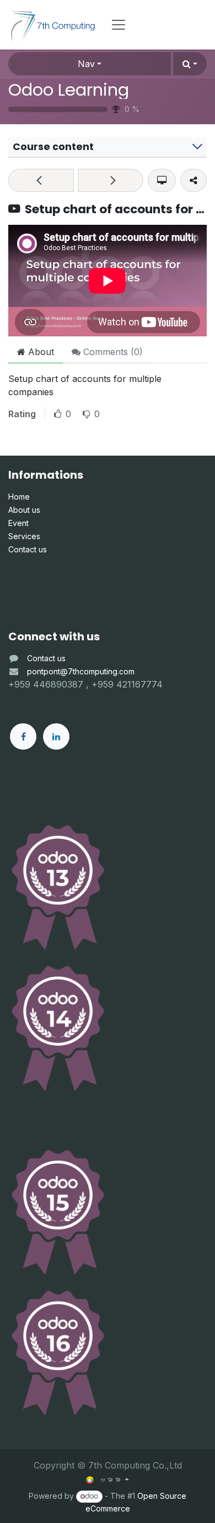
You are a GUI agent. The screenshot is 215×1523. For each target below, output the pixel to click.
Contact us (46, 658)
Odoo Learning (68, 89)
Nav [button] (86, 63)
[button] (190, 63)
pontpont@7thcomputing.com (81, 671)
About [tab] (39, 351)
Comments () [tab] (111, 351)
